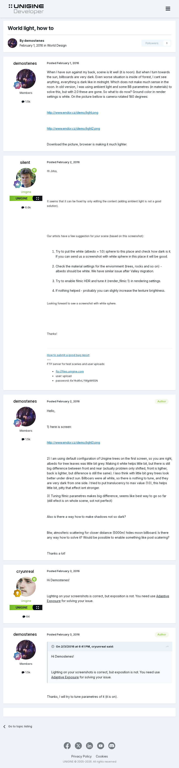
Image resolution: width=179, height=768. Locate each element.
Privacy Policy (81, 756)
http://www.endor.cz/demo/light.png (72, 112)
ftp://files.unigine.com (70, 371)
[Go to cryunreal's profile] (26, 587)
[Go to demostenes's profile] (12, 43)
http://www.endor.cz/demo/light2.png (73, 128)
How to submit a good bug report (68, 355)
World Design (57, 45)
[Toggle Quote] (53, 646)
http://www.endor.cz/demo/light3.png (73, 442)
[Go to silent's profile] (26, 178)
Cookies (102, 756)
